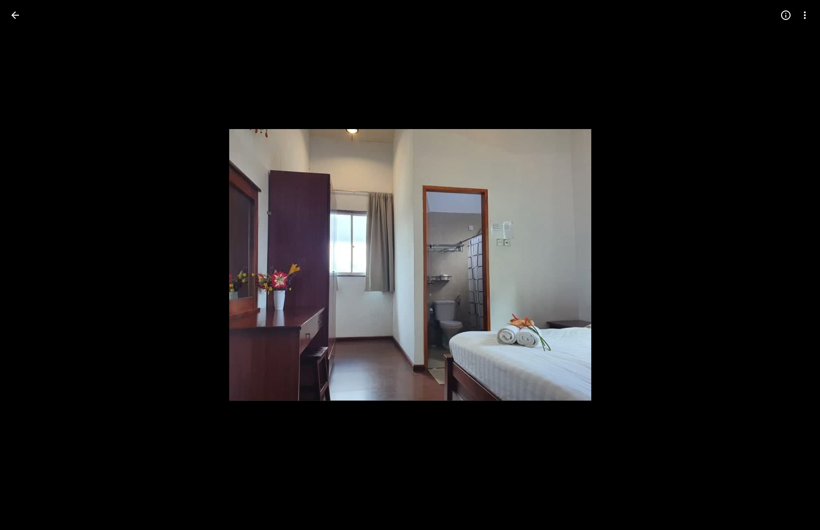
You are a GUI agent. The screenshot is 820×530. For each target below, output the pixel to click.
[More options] (804, 15)
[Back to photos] (15, 15)
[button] (26, 265)
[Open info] (785, 15)
